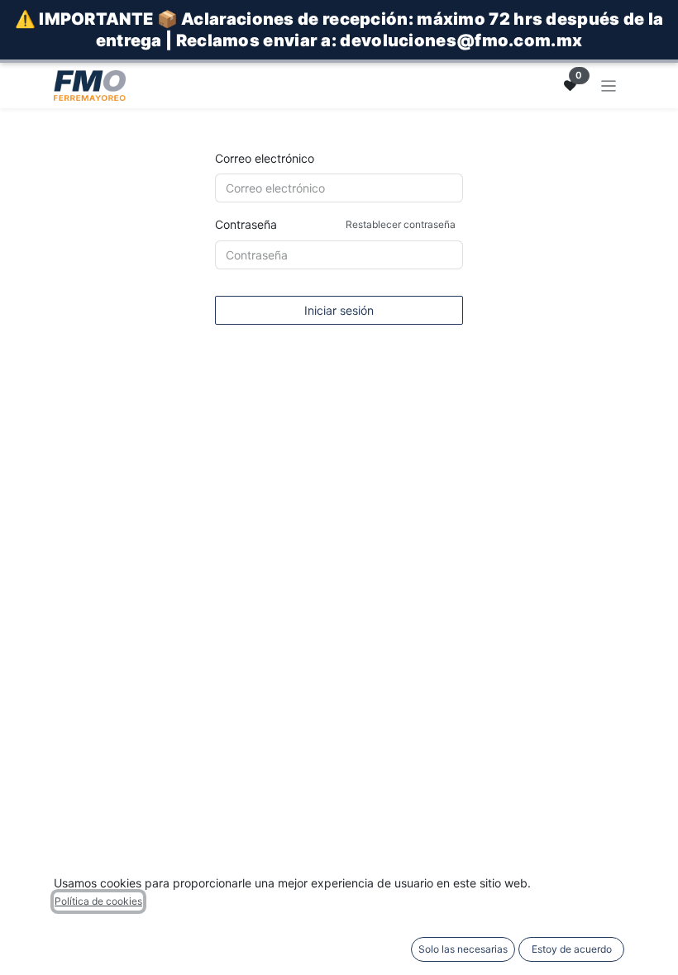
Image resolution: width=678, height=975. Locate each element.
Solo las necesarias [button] (463, 949)
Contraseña (335, 224)
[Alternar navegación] (609, 85)
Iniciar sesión (339, 310)
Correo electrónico (264, 158)
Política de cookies (98, 901)
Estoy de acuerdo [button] (572, 949)
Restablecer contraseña (401, 224)
